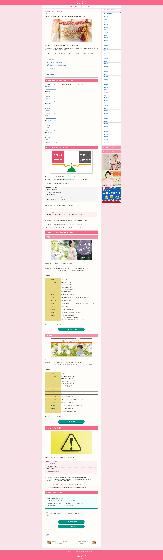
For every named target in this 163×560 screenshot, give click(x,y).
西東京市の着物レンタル (51, 98)
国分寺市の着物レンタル (51, 118)
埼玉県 (106, 42)
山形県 (106, 29)
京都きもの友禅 (51, 68)
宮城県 (106, 27)
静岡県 (106, 76)
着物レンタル (48, 535)
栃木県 (106, 37)
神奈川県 (107, 55)
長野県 (106, 71)
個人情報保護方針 (84, 551)
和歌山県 (107, 97)
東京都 (106, 48)
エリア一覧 (89, 6)
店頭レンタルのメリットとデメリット (55, 64)
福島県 (106, 32)
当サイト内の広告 (92, 551)
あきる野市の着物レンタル (51, 135)
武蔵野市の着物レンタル (51, 110)
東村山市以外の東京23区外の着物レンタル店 (56, 62)
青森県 (106, 19)
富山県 (106, 61)
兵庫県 (106, 92)
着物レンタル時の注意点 (52, 73)
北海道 (106, 16)
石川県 (106, 63)
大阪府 (106, 89)
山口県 (106, 110)
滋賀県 (106, 84)
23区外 (47, 534)
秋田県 (106, 24)
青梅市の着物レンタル (50, 115)
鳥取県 (106, 100)
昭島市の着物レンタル (50, 125)
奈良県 (106, 95)
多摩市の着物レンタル (50, 113)
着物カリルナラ (81, 3)
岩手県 (106, 22)
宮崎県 (106, 136)
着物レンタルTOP (73, 6)
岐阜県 (106, 74)
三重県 (106, 82)
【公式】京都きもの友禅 (71, 329)
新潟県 (106, 58)
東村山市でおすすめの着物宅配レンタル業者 (56, 65)
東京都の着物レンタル (50, 86)
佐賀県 (106, 126)
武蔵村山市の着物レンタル (51, 142)
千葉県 (106, 45)
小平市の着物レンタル (50, 101)
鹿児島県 (107, 139)
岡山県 (106, 105)
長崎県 (106, 129)
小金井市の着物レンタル (51, 120)
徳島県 (106, 113)
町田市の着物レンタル (50, 91)
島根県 (106, 102)
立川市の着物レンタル (50, 108)
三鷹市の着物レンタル (50, 103)
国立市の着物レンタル (50, 137)
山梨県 (106, 69)
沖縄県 (106, 142)
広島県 (106, 108)
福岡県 (106, 123)
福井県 (106, 66)
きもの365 (50, 70)
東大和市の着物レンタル (51, 132)
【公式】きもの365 (71, 421)
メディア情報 (78, 551)
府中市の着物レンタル (50, 93)
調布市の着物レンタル (50, 96)
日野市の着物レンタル (50, 106)
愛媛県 (106, 118)
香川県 (106, 115)
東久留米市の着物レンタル (51, 122)
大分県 (106, 134)
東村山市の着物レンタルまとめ (53, 74)
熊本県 (106, 131)
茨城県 (106, 35)
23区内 (105, 50)
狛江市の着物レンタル (50, 130)
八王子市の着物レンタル (51, 89)
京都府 (106, 87)
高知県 (106, 121)
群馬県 (106, 40)
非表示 (52, 59)
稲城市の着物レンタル (50, 127)
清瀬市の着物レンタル (50, 139)
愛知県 (106, 79)
